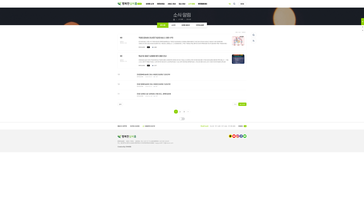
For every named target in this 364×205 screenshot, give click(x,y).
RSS (235, 104)
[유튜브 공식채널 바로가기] (234, 136)
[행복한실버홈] (127, 4)
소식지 (173, 25)
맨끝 (188, 112)
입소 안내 (182, 4)
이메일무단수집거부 (149, 126)
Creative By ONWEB (124, 146)
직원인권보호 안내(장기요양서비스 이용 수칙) (156, 38)
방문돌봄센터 (202, 4)
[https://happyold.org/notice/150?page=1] (238, 59)
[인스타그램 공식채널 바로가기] (237, 136)
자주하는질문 (200, 25)
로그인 (242, 4)
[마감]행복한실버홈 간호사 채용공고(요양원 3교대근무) (153, 74)
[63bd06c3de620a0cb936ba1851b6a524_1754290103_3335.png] (238, 40)
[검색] (253, 35)
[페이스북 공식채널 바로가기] (241, 136)
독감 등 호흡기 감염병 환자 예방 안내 (152, 56)
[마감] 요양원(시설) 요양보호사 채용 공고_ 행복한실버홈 (154, 94)
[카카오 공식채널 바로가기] (230, 136)
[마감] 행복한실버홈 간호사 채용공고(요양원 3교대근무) (154, 84)
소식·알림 (191, 4)
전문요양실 (161, 4)
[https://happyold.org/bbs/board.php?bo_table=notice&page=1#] (127, 136)
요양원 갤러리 (186, 25)
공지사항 (162, 25)
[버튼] (234, 4)
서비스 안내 (172, 4)
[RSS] (253, 40)
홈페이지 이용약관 (122, 126)
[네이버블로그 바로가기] (244, 136)
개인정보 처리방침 (134, 126)
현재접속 (242, 126)
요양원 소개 (150, 4)
